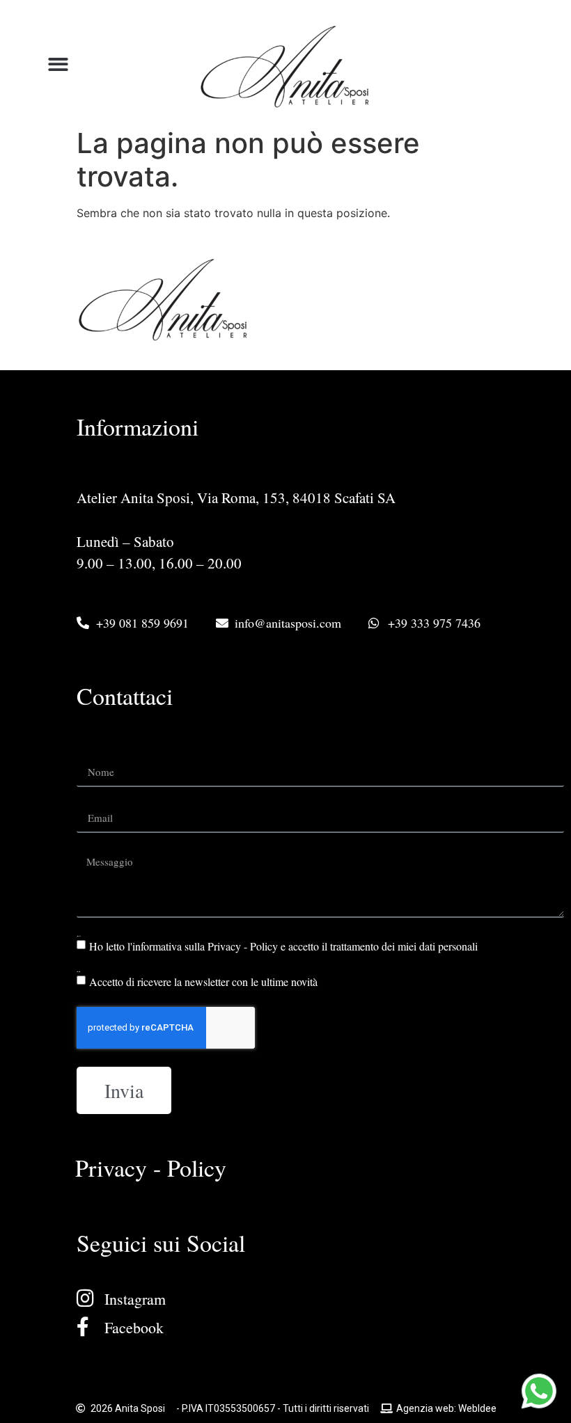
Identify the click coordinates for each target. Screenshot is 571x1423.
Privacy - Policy (150, 1168)
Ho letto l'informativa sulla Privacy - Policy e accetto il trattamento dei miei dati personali (283, 946)
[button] (58, 64)
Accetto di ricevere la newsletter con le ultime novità (203, 981)
